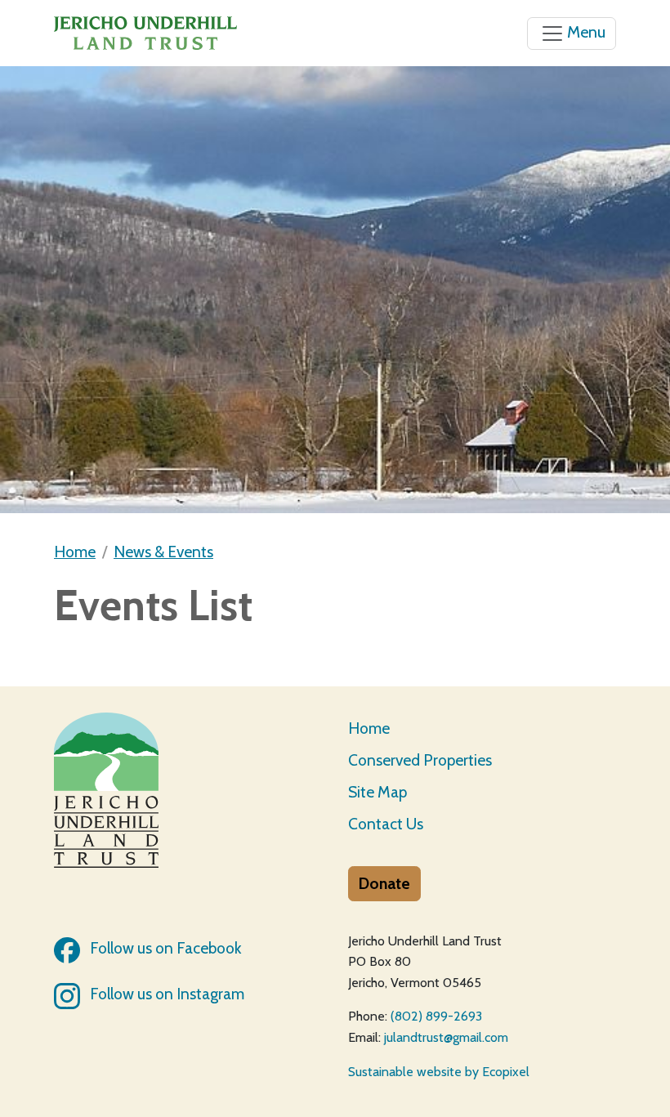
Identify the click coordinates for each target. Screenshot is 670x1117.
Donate (384, 883)
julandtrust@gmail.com (446, 1037)
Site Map (377, 792)
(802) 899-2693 (436, 1016)
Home (75, 551)
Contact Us (385, 823)
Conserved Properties (420, 760)
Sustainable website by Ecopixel (438, 1071)
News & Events (163, 551)
